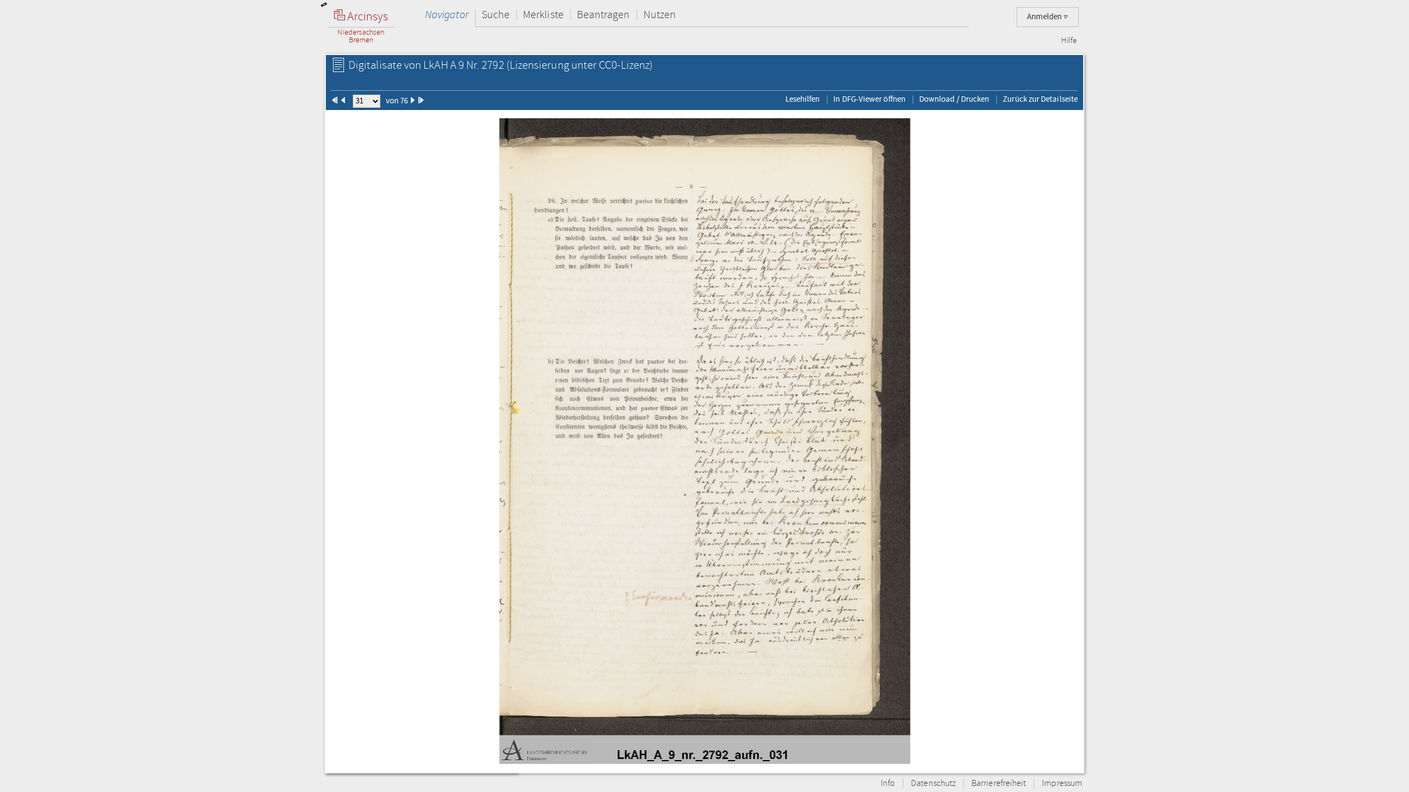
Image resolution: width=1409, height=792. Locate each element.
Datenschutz (933, 783)
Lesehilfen (802, 99)
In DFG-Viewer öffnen (869, 99)
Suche (496, 14)
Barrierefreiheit (998, 783)
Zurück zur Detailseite (1040, 99)
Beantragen (603, 14)
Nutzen (659, 14)
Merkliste (543, 14)
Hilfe (1069, 41)
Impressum (1062, 783)
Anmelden (1045, 17)
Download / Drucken (954, 99)
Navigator (446, 14)
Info (888, 783)
